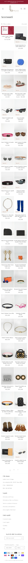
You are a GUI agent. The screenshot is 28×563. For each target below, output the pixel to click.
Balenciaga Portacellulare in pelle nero (20, 412)
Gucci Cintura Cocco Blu (7, 313)
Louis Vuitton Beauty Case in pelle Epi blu (20, 70)
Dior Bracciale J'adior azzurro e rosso (20, 94)
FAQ (4, 528)
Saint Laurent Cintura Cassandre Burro (20, 338)
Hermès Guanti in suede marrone (7, 436)
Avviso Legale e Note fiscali (9, 510)
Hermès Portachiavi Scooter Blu (7, 289)
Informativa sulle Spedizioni (9, 506)
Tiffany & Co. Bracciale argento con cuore (7, 215)
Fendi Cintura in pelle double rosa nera (7, 362)
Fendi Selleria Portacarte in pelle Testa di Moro (20, 241)
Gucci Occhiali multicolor (20, 118)
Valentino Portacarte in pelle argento (7, 387)
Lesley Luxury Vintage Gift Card (7, 37)
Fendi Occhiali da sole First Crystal (20, 461)
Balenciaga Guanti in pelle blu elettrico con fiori (20, 216)
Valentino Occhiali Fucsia (20, 314)
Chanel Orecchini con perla (20, 387)
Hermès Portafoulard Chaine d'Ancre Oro (20, 265)
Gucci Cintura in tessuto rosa (7, 143)
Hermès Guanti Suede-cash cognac (20, 436)
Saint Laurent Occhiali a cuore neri (7, 167)
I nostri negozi (6, 522)
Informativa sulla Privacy (8, 497)
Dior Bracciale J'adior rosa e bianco (7, 94)
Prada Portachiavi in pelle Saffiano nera (20, 45)
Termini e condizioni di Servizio (10, 503)
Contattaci (5, 525)
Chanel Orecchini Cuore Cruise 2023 (7, 265)
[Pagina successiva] (17, 469)
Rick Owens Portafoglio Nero (7, 241)
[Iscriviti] (21, 538)
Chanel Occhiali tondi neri (7, 118)
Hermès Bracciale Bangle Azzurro (20, 289)
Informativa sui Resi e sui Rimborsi (10, 500)
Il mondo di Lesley (7, 519)
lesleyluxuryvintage (11, 560)
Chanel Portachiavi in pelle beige (7, 461)
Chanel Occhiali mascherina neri (20, 191)
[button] (2, 8)
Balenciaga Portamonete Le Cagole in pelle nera (7, 70)
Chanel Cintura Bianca (7, 337)
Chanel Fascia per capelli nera (7, 191)
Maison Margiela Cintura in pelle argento (20, 167)
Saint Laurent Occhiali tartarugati (20, 143)
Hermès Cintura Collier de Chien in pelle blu (7, 411)
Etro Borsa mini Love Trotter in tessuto (20, 362)
